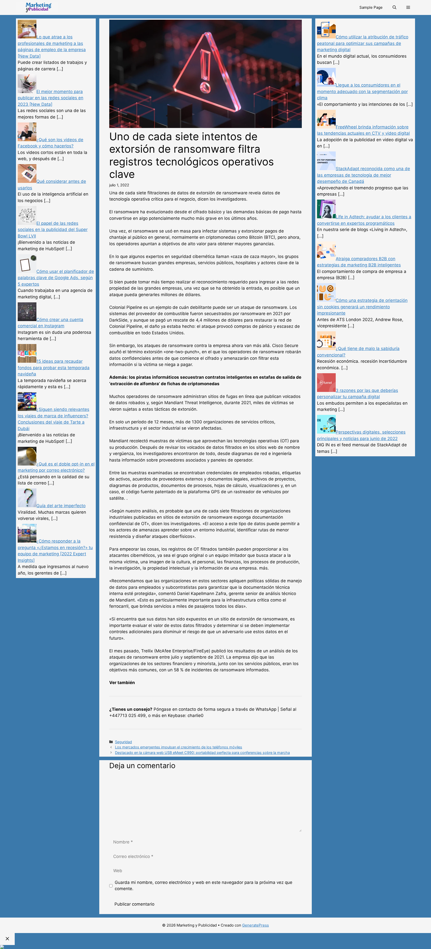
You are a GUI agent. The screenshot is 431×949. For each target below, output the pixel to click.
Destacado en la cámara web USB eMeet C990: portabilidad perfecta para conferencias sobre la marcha (202, 752)
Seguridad (123, 742)
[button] (408, 7)
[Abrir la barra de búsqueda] (394, 7)
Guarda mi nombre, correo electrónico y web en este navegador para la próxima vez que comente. (203, 885)
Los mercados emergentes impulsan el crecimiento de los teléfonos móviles (178, 747)
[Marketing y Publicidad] (37, 7)
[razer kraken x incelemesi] (215, 947)
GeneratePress (255, 925)
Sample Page (371, 7)
